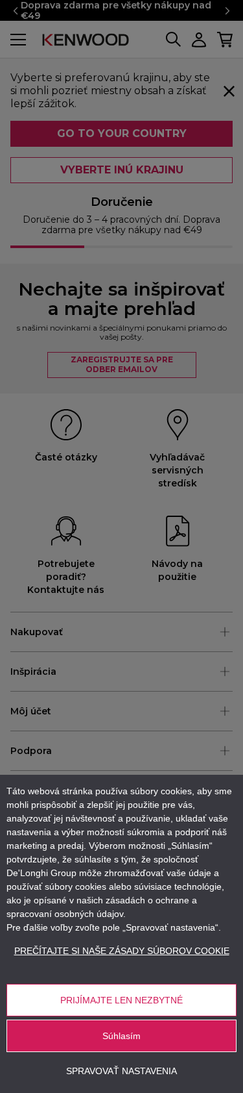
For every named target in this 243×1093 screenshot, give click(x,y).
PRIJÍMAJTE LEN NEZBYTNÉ (121, 1000)
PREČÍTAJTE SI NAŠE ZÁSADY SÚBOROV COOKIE (121, 951)
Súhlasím (121, 1036)
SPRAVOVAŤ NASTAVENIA (121, 1071)
